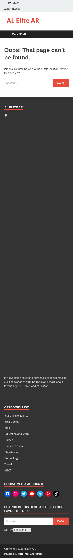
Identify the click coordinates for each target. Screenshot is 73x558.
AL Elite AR (23, 20)
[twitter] (57, 9)
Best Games (11, 421)
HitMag (39, 553)
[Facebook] (52, 9)
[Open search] (64, 34)
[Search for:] (36, 83)
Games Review (13, 446)
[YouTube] (32, 494)
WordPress (24, 553)
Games (8, 440)
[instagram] (67, 9)
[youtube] (62, 9)
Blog (7, 427)
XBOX (8, 470)
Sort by (8, 529)
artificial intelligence (16, 415)
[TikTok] (56, 494)
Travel (8, 464)
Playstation (11, 452)
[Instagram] (16, 494)
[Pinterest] (48, 494)
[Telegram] (40, 494)
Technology (11, 458)
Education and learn (16, 434)
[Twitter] (24, 494)
